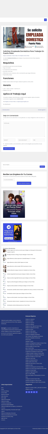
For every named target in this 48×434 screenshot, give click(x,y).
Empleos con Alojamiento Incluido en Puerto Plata (36, 343)
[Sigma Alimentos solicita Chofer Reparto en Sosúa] (4, 263)
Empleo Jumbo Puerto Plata (31, 361)
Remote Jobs (28, 339)
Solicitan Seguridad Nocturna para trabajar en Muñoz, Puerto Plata (21, 274)
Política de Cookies (5, 401)
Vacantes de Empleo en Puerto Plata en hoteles (35, 382)
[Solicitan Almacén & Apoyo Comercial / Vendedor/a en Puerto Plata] (4, 270)
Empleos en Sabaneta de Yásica (32, 327)
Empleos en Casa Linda (30, 358)
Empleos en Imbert (30, 320)
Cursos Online (4, 392)
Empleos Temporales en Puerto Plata (33, 344)
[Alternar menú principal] (45, 20)
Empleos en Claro (29, 365)
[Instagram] (29, 392)
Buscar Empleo (6, 164)
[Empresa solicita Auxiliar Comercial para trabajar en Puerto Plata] (4, 298)
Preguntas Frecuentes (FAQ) (7, 416)
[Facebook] (27, 392)
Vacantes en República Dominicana (33, 337)
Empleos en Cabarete (30, 319)
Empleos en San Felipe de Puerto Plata (34, 326)
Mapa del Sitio (4, 418)
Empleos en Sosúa (29, 329)
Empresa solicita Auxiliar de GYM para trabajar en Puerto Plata (20, 285)
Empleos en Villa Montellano (31, 332)
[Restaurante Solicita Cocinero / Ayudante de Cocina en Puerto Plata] (4, 301)
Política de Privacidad (5, 399)
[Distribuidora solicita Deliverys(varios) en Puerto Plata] (4, 305)
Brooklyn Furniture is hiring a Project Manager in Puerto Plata (20, 254)
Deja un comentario (7, 55)
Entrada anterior (5, 109)
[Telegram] (37, 392)
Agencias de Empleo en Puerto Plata (33, 356)
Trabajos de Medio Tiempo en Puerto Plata (35, 353)
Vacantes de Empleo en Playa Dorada (33, 380)
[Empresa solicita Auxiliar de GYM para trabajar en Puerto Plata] (4, 286)
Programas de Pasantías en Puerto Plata (34, 351)
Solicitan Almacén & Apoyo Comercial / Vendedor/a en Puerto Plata (21, 270)
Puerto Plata (15, 55)
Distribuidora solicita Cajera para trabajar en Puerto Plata (19, 293)
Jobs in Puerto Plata (30, 348)
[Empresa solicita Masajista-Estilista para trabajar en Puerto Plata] (4, 282)
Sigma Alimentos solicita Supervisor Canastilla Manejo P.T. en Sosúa (21, 258)
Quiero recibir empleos (24, 183)
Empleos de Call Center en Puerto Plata (34, 363)
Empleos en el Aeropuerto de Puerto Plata (34, 366)
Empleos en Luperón (30, 322)
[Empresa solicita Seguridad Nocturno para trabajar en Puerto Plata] (4, 278)
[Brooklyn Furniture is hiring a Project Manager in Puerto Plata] (4, 255)
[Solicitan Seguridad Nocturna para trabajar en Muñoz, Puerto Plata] (4, 274)
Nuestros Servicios (5, 394)
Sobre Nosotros (4, 396)
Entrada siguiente (42, 109)
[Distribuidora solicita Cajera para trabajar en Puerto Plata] (4, 294)
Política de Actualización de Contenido (9, 414)
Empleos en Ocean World (31, 370)
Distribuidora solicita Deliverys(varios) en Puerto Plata (18, 305)
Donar (2, 389)
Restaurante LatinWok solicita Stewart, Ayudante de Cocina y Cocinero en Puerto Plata (25, 289)
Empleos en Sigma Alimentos (32, 372)
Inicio (2, 387)
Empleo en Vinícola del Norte (32, 360)
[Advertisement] (24, 9)
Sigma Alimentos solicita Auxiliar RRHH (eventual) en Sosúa (19, 266)
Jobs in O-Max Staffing (30, 373)
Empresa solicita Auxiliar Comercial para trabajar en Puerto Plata (20, 297)
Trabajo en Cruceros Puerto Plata (33, 378)
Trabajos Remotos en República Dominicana (35, 354)
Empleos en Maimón (30, 324)
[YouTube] (34, 392)
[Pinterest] (32, 392)
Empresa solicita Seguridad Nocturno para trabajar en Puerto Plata (21, 277)
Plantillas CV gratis (29, 341)
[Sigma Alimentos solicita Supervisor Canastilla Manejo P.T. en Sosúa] (4, 259)
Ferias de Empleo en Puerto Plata (33, 346)
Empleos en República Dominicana (33, 334)
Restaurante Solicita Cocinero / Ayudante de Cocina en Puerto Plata (21, 301)
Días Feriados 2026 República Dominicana (34, 336)
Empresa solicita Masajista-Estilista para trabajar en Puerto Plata (20, 281)
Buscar (42, 166)
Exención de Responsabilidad (7, 404)
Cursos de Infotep (5, 391)
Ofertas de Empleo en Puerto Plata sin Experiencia (36, 349)
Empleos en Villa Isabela (30, 331)
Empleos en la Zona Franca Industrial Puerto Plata (36, 368)
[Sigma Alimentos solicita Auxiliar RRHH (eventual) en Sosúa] (4, 266)
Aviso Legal (3, 397)
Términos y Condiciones (6, 403)
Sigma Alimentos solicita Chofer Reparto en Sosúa (17, 262)
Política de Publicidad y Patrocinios (8, 413)
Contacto (3, 420)
